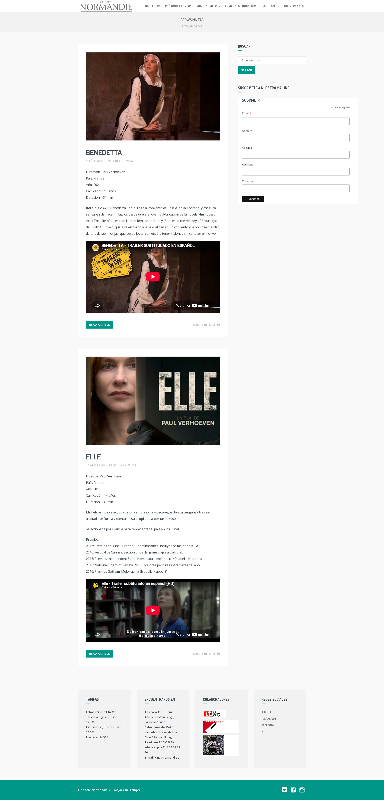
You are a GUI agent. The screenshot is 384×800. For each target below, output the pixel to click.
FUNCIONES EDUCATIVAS (241, 6)
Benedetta (104, 152)
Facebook (268, 725)
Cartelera (152, 6)
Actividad (247, 164)
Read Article (99, 325)
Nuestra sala (294, 6)
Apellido (247, 147)
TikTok (266, 712)
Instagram (269, 718)
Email (246, 113)
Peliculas (114, 161)
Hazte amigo (270, 6)
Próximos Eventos (178, 6)
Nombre (247, 130)
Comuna (247, 181)
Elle (93, 456)
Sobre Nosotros (208, 6)
